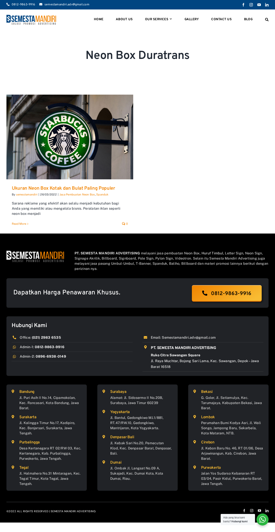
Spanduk (102, 194)
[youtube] (259, 4)
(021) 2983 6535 (46, 337)
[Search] (267, 20)
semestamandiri (26, 194)
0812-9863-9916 (49, 347)
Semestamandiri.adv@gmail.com (189, 337)
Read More (19, 223)
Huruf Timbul (212, 253)
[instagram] (251, 4)
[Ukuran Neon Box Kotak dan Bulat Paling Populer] (69, 137)
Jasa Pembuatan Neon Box (77, 194)
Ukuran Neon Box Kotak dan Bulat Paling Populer (63, 188)
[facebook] (243, 4)
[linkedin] (267, 4)
